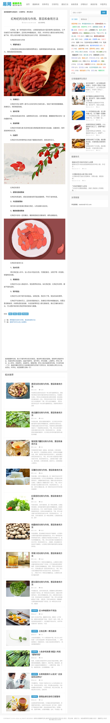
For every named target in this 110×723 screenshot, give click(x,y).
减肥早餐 (81, 49)
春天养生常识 (94, 45)
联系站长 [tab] (84, 19)
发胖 (77, 42)
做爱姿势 (83, 70)
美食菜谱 (74, 4)
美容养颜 (74, 24)
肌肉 (100, 30)
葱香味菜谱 (99, 24)
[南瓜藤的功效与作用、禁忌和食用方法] (18, 419)
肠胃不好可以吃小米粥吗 (18, 322)
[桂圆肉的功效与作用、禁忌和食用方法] (18, 531)
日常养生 (55, 4)
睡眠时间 (101, 70)
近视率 (94, 39)
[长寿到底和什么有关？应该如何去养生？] (18, 681)
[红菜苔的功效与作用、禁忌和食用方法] (18, 503)
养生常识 (30, 12)
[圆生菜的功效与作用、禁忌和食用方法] (18, 589)
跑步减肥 (94, 61)
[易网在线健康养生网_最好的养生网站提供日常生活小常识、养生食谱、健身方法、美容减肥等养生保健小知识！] (12, 4)
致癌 (83, 58)
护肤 (84, 61)
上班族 (86, 39)
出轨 (102, 58)
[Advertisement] (34, 340)
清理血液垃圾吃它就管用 (49, 696)
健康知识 (81, 30)
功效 (19, 314)
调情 (92, 70)
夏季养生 (92, 49)
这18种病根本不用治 (48, 610)
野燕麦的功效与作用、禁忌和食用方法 (22, 320)
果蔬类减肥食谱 (99, 36)
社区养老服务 (93, 67)
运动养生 (82, 45)
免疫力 (103, 39)
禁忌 (15, 314)
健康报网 (96, 55)
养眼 (72, 67)
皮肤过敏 (100, 64)
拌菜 (78, 36)
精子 (76, 39)
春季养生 (75, 33)
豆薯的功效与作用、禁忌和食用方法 (46, 470)
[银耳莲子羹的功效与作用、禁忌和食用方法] (18, 448)
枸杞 (10, 314)
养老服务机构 (86, 24)
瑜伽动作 (75, 55)
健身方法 (64, 4)
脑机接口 (75, 61)
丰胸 (90, 52)
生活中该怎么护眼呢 (91, 42)
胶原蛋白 (82, 67)
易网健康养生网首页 (10, 12)
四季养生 (45, 4)
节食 (98, 33)
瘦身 (102, 61)
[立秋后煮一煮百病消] (18, 638)
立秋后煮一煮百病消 (47, 631)
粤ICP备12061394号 (55, 720)
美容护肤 (93, 4)
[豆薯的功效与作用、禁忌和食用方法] (18, 477)
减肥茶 (74, 27)
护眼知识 (84, 4)
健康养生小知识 (102, 718)
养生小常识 (79, 52)
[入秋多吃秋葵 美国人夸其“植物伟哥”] (18, 658)
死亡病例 (99, 52)
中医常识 (87, 64)
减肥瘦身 (95, 27)
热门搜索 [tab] (75, 19)
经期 (87, 36)
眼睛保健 (74, 58)
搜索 (103, 12)
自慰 (102, 49)
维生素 (86, 55)
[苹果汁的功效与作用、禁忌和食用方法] (18, 560)
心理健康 (92, 30)
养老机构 (92, 58)
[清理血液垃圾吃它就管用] (18, 703)
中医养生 (103, 4)
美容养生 (84, 27)
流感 (78, 64)
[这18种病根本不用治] (18, 617)
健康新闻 (35, 4)
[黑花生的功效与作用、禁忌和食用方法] (18, 391)
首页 (28, 4)
